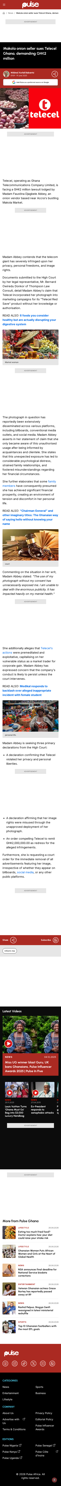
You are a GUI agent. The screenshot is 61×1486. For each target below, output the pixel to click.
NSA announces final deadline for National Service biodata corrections (37, 1272)
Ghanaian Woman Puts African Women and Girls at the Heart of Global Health (36, 1253)
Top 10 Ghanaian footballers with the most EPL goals (37, 1328)
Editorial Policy (44, 1419)
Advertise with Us (11, 1421)
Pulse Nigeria (10, 1445)
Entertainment (26, 1284)
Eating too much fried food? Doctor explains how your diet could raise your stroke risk (35, 1234)
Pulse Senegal (44, 1445)
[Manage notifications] (54, 1479)
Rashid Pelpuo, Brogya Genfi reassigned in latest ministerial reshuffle (35, 1310)
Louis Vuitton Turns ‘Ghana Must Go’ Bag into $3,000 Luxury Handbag (16, 1111)
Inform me (10, 950)
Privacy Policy (44, 1413)
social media (25, 872)
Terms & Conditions (14, 1429)
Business (41, 1393)
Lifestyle (23, 1228)
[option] (16, 1101)
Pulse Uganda (11, 1458)
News (10, 13)
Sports (22, 1322)
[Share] (55, 74)
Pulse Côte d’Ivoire (42, 1453)
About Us (8, 1413)
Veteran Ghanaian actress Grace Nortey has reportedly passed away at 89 (37, 1291)
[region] (30, 1101)
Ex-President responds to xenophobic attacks (42, 1109)
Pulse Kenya (10, 1451)
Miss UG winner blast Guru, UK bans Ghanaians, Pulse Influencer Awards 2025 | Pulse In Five (28, 1066)
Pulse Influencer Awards (45, 1427)
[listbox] (31, 1101)
